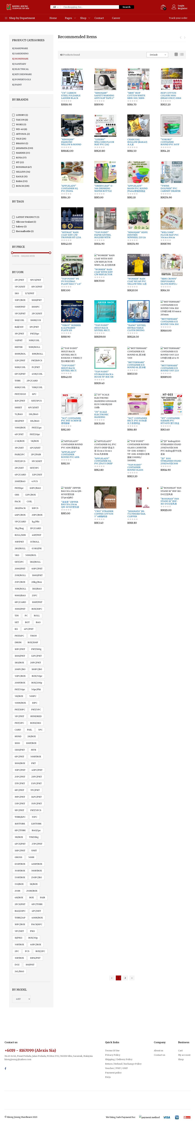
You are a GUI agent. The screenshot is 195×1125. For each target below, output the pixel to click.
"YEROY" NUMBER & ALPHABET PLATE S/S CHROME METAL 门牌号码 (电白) (71, 328)
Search (126, 7)
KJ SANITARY (19, 64)
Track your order (178, 18)
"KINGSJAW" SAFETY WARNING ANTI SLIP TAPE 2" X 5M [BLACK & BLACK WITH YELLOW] (104, 95)
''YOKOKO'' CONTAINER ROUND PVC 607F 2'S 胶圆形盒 (170, 142)
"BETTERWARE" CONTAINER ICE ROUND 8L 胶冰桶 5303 (136, 365)
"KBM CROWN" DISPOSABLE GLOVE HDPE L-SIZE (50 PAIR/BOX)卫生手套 (171, 281)
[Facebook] (5, 1069)
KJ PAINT (17, 84)
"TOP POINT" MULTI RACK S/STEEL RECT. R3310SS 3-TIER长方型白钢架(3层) (104, 328)
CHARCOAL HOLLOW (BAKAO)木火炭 (137, 142)
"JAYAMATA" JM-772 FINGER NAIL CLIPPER (136, 514)
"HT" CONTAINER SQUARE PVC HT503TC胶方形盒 (170, 421)
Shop (83, 18)
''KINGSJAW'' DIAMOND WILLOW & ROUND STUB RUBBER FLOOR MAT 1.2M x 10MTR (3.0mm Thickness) (71, 142)
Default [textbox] (154, 54)
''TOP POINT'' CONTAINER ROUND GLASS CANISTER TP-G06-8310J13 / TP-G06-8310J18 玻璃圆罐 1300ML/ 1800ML (137, 467)
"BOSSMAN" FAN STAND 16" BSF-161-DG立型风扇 (170, 501)
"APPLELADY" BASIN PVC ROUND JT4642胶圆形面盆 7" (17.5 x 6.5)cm (137, 188)
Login (181, 5)
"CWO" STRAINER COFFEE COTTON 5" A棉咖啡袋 (103, 514)
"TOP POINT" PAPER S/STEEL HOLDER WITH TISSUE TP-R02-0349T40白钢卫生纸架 (104, 235)
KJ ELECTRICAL (20, 69)
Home (53, 18)
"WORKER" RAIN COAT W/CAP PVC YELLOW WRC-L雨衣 (137, 281)
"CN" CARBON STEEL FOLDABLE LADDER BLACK (70, 95)
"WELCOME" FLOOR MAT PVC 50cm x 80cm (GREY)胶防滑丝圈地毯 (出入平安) (171, 235)
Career (116, 18)
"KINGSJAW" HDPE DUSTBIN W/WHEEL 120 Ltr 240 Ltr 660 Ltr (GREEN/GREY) (137, 235)
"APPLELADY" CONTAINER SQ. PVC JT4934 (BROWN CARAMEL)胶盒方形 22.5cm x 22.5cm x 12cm (71, 188)
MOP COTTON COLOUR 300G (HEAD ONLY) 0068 (171, 95)
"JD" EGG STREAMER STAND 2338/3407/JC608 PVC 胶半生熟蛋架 (171, 461)
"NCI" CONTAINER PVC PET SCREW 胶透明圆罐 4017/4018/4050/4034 (72, 421)
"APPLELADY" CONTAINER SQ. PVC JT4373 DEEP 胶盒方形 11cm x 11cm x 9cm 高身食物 (103, 461)
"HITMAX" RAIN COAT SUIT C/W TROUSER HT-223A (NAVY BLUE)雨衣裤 (71, 235)
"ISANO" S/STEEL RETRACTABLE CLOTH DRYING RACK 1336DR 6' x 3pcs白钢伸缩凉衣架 (137, 328)
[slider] (12, 253)
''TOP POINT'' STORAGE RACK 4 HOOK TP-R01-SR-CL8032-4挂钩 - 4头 (104, 374)
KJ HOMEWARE (20, 58)
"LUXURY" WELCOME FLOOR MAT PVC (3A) (104, 142)
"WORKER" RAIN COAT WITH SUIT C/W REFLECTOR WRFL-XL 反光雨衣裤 (103, 272)
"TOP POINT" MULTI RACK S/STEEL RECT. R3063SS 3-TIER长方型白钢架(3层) (70, 368)
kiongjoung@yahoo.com (18, 1059)
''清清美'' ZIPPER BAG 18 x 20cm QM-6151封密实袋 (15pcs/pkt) (70, 504)
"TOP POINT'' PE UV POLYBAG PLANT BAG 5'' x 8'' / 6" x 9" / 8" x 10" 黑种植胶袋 (71, 281)
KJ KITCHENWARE (22, 74)
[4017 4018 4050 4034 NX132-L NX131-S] (21, 999)
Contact (99, 18)
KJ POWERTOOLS (21, 79)
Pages (68, 18)
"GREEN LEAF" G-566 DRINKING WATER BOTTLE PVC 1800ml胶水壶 (103, 188)
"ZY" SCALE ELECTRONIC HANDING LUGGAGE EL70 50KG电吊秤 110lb (103, 414)
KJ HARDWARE (20, 48)
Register (182, 8)
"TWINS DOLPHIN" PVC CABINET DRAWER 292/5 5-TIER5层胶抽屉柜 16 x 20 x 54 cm (171, 188)
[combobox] (157, 54)
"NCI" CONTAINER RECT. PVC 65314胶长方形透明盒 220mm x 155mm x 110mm (137, 421)
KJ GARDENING (20, 53)
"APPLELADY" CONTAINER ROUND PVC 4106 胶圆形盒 (70, 454)
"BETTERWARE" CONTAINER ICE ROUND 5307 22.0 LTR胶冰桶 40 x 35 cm (170, 368)
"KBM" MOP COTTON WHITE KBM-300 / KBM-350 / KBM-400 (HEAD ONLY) (136, 95)
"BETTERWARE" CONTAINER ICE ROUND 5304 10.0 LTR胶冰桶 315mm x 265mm (171, 321)
